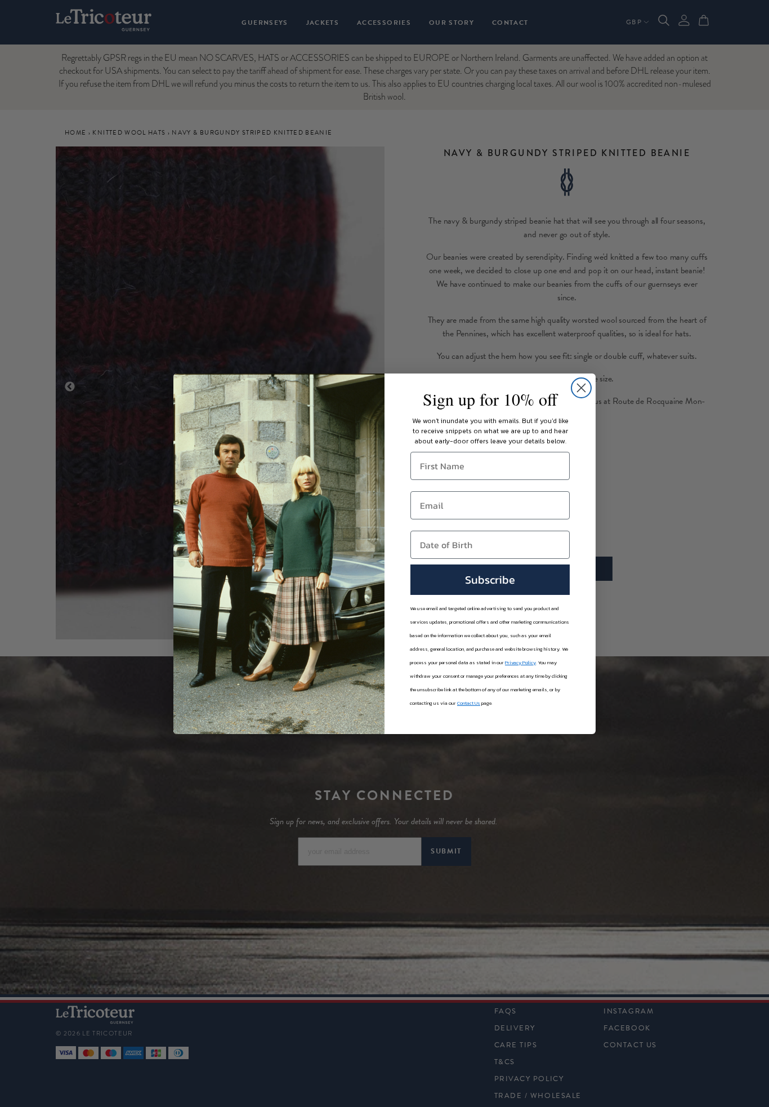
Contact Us (468, 703)
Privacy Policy (520, 662)
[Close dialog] (581, 388)
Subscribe (490, 579)
